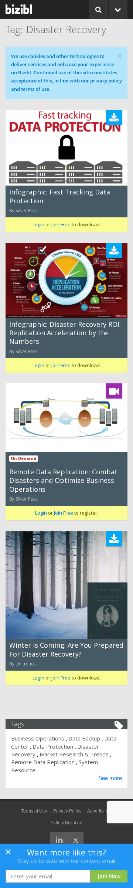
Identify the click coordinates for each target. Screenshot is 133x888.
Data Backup (84, 738)
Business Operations (37, 738)
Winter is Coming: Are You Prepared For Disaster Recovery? (66, 649)
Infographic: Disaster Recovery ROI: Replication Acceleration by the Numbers (65, 333)
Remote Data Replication (43, 762)
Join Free (61, 224)
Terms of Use (34, 811)
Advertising (98, 811)
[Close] (8, 854)
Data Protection (53, 746)
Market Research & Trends (74, 754)
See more (110, 778)
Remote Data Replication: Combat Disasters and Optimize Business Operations (63, 480)
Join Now (109, 875)
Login (38, 224)
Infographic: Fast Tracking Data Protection (59, 196)
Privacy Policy (67, 811)
